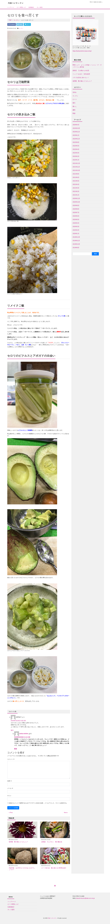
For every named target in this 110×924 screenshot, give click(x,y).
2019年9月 (76, 247)
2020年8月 (76, 209)
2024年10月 (76, 128)
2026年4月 (76, 124)
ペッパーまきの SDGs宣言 (81, 74)
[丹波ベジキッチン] (15, 3)
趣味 (74, 110)
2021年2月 (76, 191)
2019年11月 (76, 240)
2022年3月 (76, 153)
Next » (66, 812)
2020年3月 (76, 226)
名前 (9, 781)
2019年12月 (76, 237)
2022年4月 (76, 149)
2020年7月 (76, 212)
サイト (9, 795)
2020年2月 (76, 230)
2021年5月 (76, 181)
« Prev (11, 812)
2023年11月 (76, 131)
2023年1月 (76, 135)
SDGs (74, 92)
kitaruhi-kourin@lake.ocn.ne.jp (85, 898)
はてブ (28, 24)
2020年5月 (76, 219)
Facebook (12, 24)
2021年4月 (76, 184)
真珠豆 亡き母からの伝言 (81, 70)
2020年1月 (76, 233)
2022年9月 (76, 142)
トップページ (10, 7)
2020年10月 (76, 202)
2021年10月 (76, 170)
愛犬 (74, 103)
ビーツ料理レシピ (21, 7)
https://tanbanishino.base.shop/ (82, 51)
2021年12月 (76, 163)
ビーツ (75, 99)
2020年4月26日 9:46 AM (18, 720)
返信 (12, 730)
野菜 (74, 113)
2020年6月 (76, 216)
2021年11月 (76, 167)
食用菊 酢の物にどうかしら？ (82, 81)
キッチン (21, 28)
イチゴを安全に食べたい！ (81, 77)
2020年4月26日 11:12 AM (22, 737)
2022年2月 (76, 156)
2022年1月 (76, 160)
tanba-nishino (23, 733)
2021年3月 (76, 188)
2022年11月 (76, 138)
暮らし (75, 106)
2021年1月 (76, 195)
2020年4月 (76, 223)
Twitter (20, 24)
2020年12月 (76, 198)
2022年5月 (76, 146)
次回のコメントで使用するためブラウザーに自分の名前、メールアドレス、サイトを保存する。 (38, 803)
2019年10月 (76, 244)
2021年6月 (76, 177)
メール (10, 788)
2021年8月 (76, 174)
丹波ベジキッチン (52, 918)
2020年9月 (76, 205)
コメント (11, 759)
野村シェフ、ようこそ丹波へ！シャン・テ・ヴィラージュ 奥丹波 (87, 66)
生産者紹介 (31, 7)
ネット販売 (39, 7)
